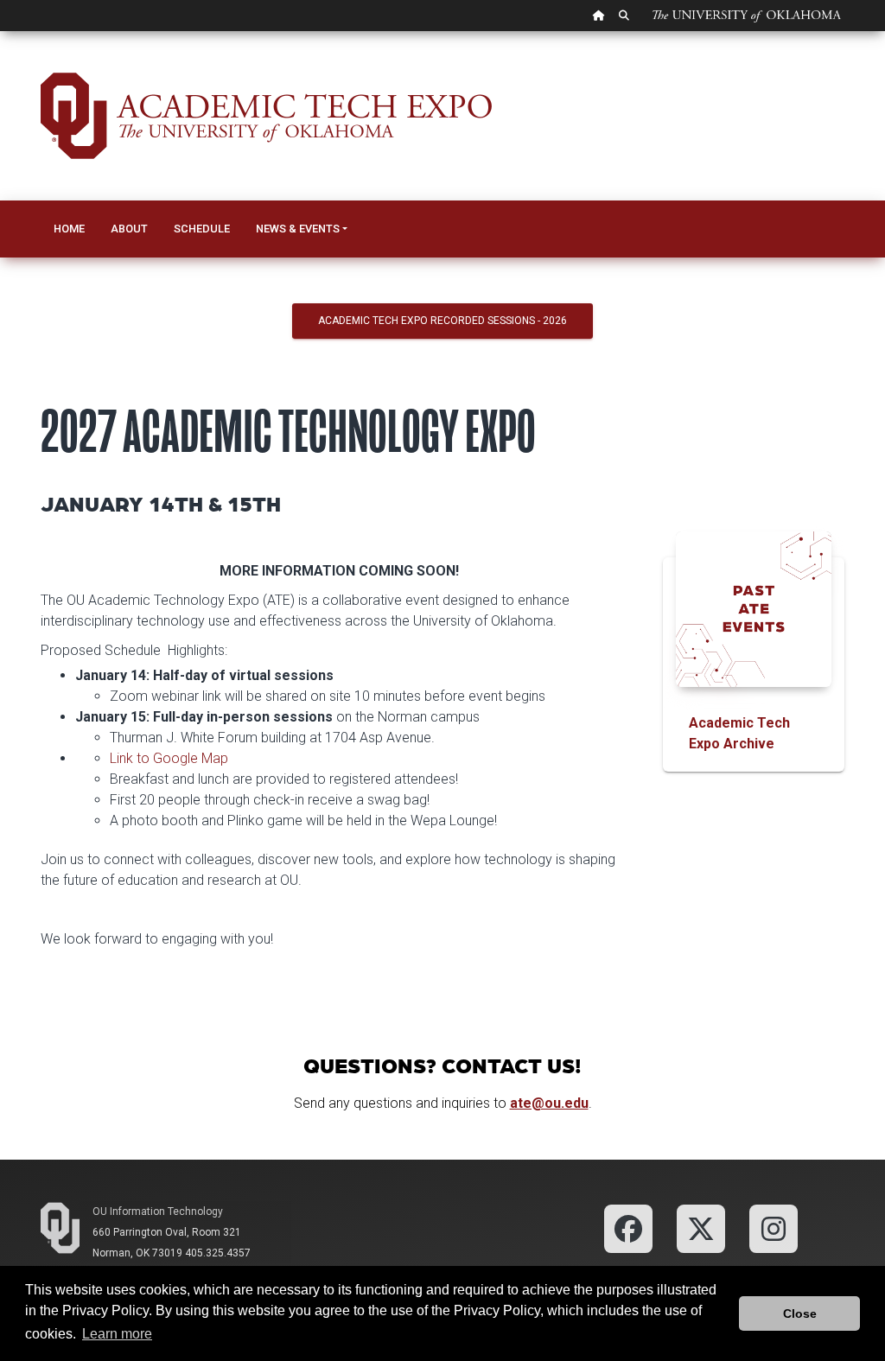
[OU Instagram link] (773, 1227)
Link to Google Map (169, 758)
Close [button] (800, 1313)
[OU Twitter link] (700, 1227)
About (129, 228)
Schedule (202, 228)
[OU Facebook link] (628, 1227)
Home (69, 228)
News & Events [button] (298, 228)
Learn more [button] (117, 1333)
